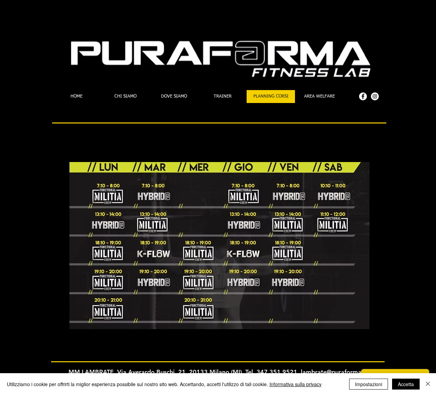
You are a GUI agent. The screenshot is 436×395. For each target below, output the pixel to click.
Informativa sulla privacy (295, 384)
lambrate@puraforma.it (334, 372)
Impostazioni (368, 384)
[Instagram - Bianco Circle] (375, 96)
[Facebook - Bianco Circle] (363, 96)
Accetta (406, 384)
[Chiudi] (428, 384)
